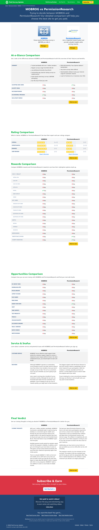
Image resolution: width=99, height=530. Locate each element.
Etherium (15, 226)
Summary (14, 65)
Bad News (14, 364)
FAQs (78, 2)
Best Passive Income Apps (49, 515)
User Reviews (15, 151)
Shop (13, 307)
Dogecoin (15, 230)
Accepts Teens (16, 88)
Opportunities (16, 145)
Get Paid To (62, 2)
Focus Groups (16, 290)
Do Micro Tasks (16, 284)
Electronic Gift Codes (18, 216)
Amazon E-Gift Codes (18, 203)
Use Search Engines (17, 323)
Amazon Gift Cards (17, 207)
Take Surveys (15, 310)
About (82, 525)
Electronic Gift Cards (18, 213)
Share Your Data (16, 303)
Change (43, 46)
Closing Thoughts (17, 428)
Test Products (16, 313)
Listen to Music (16, 293)
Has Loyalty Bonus (17, 98)
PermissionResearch (73, 38)
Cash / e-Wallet (16, 174)
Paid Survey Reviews (51, 2)
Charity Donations (17, 239)
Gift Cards (15, 200)
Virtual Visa (16, 177)
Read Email (15, 300)
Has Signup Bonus (17, 91)
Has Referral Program (18, 94)
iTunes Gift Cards (17, 210)
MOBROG (19, 5)
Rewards (14, 148)
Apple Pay (15, 187)
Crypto (14, 220)
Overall (14, 142)
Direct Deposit (16, 193)
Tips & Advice (71, 2)
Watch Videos (16, 330)
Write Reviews (16, 333)
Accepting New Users (18, 84)
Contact (77, 525)
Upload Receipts (16, 320)
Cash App (15, 180)
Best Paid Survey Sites (33, 515)
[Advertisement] (49, 117)
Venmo (14, 197)
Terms (91, 525)
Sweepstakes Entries (18, 236)
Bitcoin (14, 223)
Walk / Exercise (16, 326)
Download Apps (16, 287)
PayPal (14, 190)
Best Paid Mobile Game (66, 515)
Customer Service (17, 353)
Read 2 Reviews (44, 154)
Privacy (86, 525)
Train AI (14, 317)
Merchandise (15, 233)
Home (6, 5)
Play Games (15, 297)
